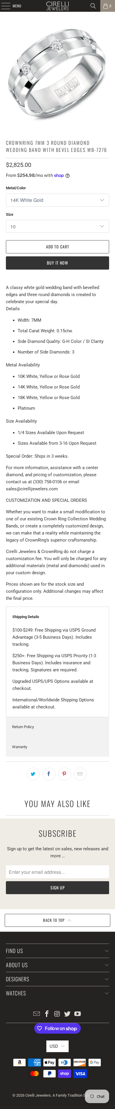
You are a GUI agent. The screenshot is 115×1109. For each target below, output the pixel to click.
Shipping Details (25, 617)
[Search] (93, 6)
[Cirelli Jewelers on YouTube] (77, 1014)
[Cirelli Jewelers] (57, 6)
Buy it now (57, 263)
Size (9, 214)
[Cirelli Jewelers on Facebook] (46, 1014)
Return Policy (23, 727)
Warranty (19, 747)
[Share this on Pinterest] (64, 774)
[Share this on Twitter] (33, 774)
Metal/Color (16, 188)
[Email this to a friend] (80, 774)
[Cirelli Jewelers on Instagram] (57, 1014)
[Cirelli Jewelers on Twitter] (67, 1014)
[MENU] (2, 6)
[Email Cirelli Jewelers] (36, 1014)
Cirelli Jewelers (38, 1095)
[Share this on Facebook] (48, 774)
